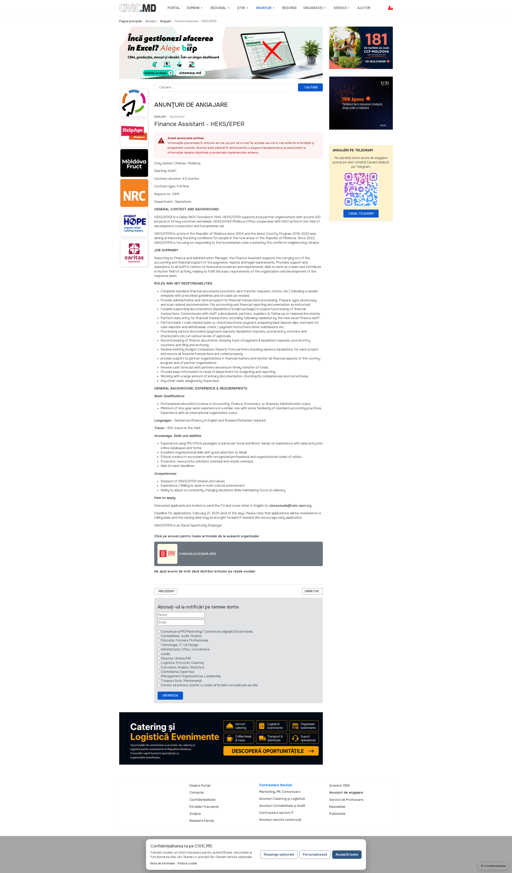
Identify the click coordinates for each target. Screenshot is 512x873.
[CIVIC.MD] (137, 8)
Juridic (165, 654)
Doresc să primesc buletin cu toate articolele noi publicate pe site (209, 685)
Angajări (160, 116)
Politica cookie (187, 863)
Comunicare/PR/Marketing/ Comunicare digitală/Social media (207, 631)
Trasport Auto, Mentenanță (181, 681)
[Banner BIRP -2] (221, 52)
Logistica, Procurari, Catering (182, 663)
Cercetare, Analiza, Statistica (182, 667)
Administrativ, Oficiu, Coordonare (185, 649)
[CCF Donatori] (361, 47)
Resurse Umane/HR (176, 658)
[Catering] (221, 738)
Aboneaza (170, 695)
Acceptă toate (347, 854)
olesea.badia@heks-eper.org (290, 505)
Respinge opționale (279, 854)
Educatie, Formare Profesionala (184, 640)
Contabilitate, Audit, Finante (181, 636)
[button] (195, 8)
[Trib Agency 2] (361, 103)
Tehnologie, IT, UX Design (179, 645)
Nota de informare (162, 863)
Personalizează (315, 854)
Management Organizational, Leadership (191, 676)
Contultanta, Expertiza (177, 672)
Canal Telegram (361, 213)
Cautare (311, 87)
